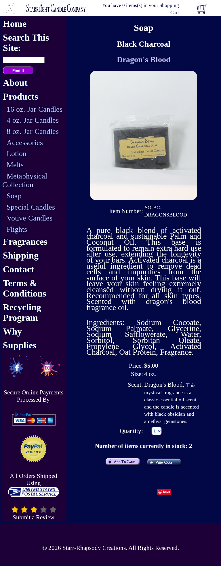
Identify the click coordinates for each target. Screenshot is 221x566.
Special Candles (31, 207)
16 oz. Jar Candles (34, 109)
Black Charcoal (143, 43)
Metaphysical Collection (24, 180)
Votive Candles (29, 218)
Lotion (16, 153)
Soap (14, 196)
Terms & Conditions (24, 288)
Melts (15, 165)
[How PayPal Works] (33, 418)
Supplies (19, 345)
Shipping (21, 255)
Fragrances (25, 242)
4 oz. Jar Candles (33, 120)
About (15, 83)
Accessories (25, 142)
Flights (17, 229)
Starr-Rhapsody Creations (94, 547)
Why (12, 331)
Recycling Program (22, 312)
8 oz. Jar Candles (33, 131)
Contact (18, 269)
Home (14, 24)
